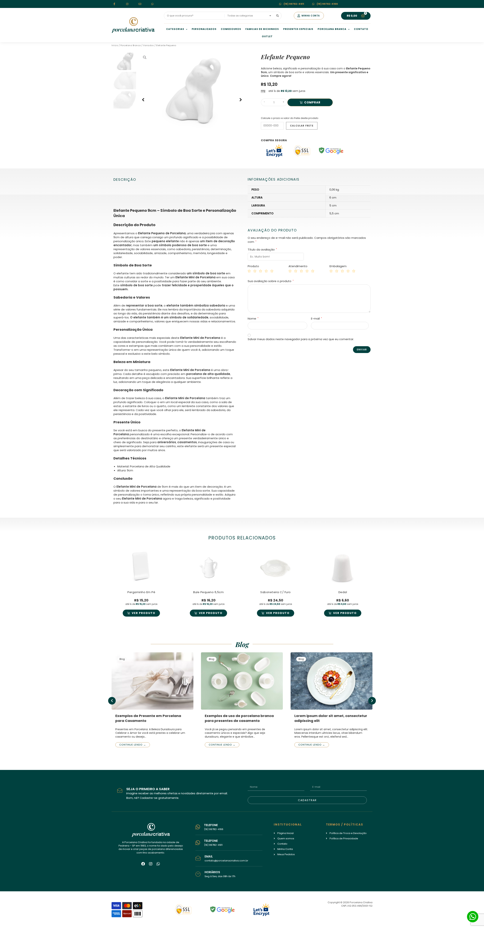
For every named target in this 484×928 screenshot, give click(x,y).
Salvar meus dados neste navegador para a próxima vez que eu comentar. (301, 339)
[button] (309, 15)
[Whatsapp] (158, 864)
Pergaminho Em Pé (141, 592)
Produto (253, 266)
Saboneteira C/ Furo (275, 592)
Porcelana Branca (130, 45)
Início (115, 45)
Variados (148, 45)
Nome (253, 318)
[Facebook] (143, 864)
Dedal (342, 592)
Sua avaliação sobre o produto (271, 281)
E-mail (316, 318)
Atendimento (298, 266)
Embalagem (338, 266)
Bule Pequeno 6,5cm (208, 592)
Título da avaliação (262, 249)
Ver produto (143, 613)
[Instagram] (151, 864)
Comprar (312, 102)
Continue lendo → (132, 744)
